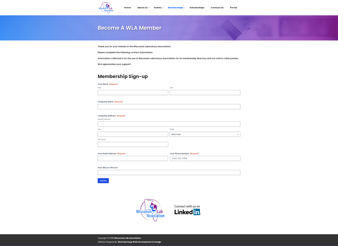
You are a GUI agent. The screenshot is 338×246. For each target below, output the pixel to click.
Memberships (175, 8)
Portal (233, 8)
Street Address (104, 119)
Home (127, 8)
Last (171, 87)
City (99, 129)
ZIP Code (101, 139)
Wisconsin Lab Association (127, 238)
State (172, 129)
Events (157, 8)
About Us (142, 8)
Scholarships (197, 8)
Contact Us (217, 8)
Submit (103, 180)
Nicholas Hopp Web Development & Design (139, 242)
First (99, 87)
